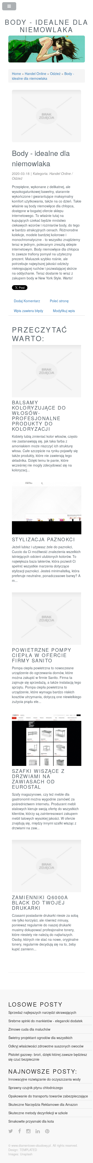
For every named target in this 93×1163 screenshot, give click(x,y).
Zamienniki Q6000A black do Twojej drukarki (40, 902)
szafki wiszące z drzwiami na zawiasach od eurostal (38, 778)
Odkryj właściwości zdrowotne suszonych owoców (45, 1046)
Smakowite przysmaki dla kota (31, 1121)
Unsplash (26, 1154)
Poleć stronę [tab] (59, 300)
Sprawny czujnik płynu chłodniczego (35, 1087)
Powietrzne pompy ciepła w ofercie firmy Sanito (42, 655)
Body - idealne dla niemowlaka (43, 76)
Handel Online (35, 73)
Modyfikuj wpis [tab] (64, 310)
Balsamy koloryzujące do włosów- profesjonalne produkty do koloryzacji (39, 415)
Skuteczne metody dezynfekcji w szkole (38, 1112)
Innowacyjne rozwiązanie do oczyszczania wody (44, 1079)
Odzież (55, 73)
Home (16, 73)
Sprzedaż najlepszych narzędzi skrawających (42, 1012)
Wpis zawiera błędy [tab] (28, 310)
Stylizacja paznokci (43, 539)
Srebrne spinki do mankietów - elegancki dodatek (45, 1020)
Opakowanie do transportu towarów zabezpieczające (48, 1096)
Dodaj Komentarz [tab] (27, 300)
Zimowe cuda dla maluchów (29, 1029)
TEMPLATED (28, 1150)
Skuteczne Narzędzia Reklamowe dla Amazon (43, 1104)
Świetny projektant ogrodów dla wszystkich (40, 1037)
